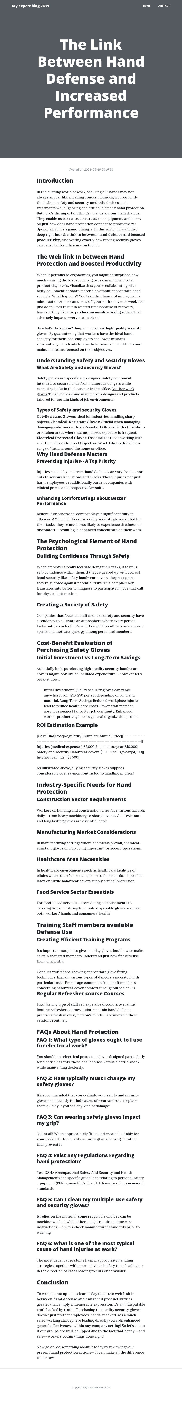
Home (147, 5)
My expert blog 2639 (30, 5)
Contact (164, 5)
